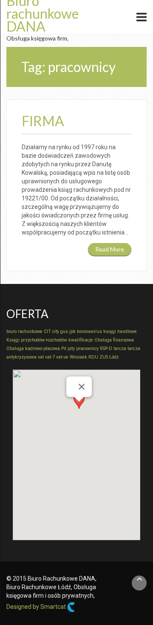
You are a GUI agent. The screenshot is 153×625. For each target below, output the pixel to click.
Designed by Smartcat (36, 606)
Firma (43, 121)
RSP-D (106, 348)
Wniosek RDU (84, 357)
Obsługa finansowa (114, 340)
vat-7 (50, 357)
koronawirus (89, 331)
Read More (109, 249)
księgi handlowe (120, 331)
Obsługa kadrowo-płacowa (33, 348)
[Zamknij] (81, 386)
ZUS (103, 357)
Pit (63, 348)
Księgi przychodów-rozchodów (36, 340)
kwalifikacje (80, 340)
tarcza (119, 348)
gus (64, 331)
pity (71, 348)
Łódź (114, 357)
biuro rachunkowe (24, 331)
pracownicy (87, 348)
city (55, 331)
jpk (72, 331)
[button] (79, 409)
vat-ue (62, 357)
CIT (47, 331)
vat (41, 357)
